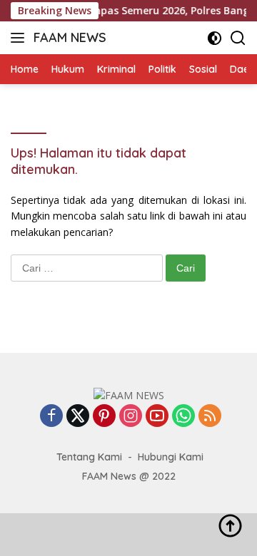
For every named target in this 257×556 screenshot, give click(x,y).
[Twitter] (77, 416)
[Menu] (20, 38)
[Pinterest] (104, 416)
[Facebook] (51, 416)
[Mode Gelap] (214, 38)
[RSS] (209, 416)
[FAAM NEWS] (129, 394)
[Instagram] (130, 416)
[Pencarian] (238, 38)
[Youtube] (157, 416)
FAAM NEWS (70, 37)
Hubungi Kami (170, 457)
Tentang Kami (89, 457)
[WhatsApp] (183, 416)
